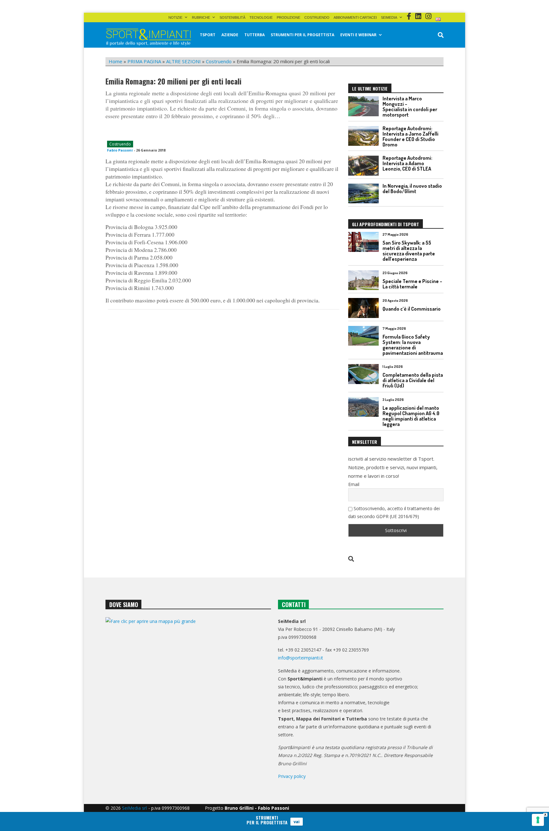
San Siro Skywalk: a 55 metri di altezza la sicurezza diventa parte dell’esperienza (409, 251)
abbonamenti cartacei (355, 17)
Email (353, 484)
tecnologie (261, 17)
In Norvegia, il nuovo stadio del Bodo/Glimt (412, 188)
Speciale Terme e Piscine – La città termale (412, 284)
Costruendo (316, 17)
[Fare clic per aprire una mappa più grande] (188, 682)
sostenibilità (232, 17)
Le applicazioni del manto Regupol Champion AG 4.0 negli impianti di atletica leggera (411, 416)
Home (115, 61)
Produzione (288, 17)
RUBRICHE (201, 17)
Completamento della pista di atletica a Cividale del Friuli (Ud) (413, 380)
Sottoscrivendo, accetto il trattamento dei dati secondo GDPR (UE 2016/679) (394, 512)
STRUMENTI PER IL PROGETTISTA (302, 34)
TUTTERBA (254, 34)
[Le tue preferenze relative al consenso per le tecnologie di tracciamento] (538, 820)
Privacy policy (292, 776)
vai (297, 821)
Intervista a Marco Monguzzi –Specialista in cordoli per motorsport (410, 106)
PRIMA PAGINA (144, 61)
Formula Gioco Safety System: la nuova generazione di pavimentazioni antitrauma (413, 345)
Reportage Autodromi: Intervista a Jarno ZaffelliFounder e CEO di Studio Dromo (410, 136)
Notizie (175, 17)
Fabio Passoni (120, 150)
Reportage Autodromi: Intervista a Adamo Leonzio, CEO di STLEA (407, 163)
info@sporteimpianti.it (300, 658)
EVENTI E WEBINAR (358, 34)
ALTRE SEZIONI (183, 61)
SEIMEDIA (389, 17)
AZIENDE (229, 34)
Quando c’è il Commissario (412, 309)
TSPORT (207, 34)
